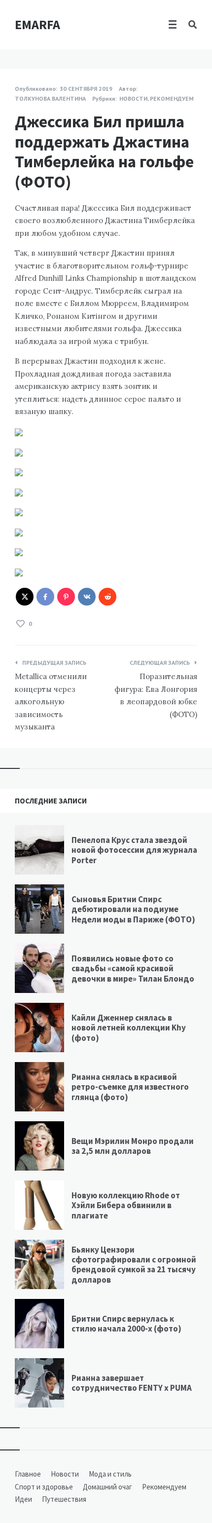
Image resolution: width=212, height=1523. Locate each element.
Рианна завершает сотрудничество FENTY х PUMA (131, 1382)
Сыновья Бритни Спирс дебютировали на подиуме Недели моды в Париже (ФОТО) (133, 909)
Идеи (23, 1499)
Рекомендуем (172, 98)
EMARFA (37, 24)
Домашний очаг (107, 1486)
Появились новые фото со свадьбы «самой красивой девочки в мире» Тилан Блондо (132, 968)
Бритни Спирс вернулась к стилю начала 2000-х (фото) (126, 1323)
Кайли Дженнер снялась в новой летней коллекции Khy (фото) (128, 1027)
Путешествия (64, 1499)
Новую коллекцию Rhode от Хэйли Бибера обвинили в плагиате (125, 1205)
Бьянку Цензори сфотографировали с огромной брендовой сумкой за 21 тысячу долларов (133, 1264)
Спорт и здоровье (44, 1486)
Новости (133, 98)
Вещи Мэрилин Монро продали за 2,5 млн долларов (132, 1146)
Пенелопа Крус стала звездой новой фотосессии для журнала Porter (134, 850)
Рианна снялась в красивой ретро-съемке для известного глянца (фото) (130, 1087)
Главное (28, 1474)
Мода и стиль (110, 1474)
